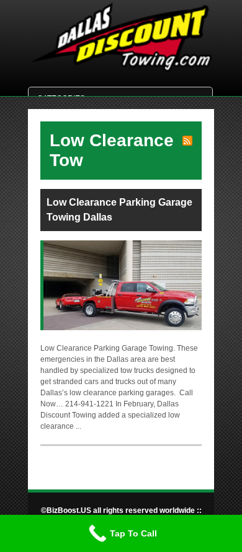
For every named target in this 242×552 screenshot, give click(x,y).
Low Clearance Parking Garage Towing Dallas (119, 209)
